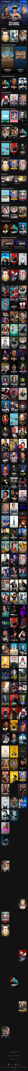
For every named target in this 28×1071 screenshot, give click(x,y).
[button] (2, 1)
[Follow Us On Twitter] (12, 1064)
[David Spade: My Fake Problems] (5, 522)
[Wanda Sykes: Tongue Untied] (14, 1020)
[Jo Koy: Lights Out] (23, 662)
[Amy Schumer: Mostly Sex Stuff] (5, 330)
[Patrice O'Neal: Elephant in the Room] (5, 841)
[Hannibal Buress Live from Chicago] (23, 585)
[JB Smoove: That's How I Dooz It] (14, 611)
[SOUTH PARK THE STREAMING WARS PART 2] (5, 905)
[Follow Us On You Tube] (16, 1064)
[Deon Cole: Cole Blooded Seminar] (14, 534)
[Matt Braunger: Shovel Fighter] (5, 777)
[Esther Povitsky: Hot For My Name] (14, 560)
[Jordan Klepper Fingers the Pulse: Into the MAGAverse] (5, 713)
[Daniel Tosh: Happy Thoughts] (14, 509)
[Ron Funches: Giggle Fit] (23, 866)
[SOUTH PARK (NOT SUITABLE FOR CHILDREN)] (23, 905)
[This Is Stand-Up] (14, 969)
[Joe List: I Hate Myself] (14, 675)
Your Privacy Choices (14, 1059)
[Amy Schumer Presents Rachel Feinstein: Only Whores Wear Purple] (14, 317)
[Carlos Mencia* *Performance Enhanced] (5, 394)
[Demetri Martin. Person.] (14, 522)
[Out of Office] (23, 828)
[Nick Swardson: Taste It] (14, 815)
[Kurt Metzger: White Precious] (23, 739)
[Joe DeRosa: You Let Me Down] (5, 675)
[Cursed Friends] (23, 483)
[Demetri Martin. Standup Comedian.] (23, 522)
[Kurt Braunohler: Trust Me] (14, 739)
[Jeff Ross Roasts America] (14, 637)
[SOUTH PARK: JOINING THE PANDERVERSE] (14, 905)
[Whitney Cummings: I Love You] (23, 1020)
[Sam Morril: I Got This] (14, 918)
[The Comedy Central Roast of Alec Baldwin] (23, 419)
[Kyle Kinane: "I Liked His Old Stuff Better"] (5, 752)
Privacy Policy (17, 1055)
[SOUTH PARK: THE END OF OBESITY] (5, 918)
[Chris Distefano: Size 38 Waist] (14, 407)
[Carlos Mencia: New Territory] (14, 394)
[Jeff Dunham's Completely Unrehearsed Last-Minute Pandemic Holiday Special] (23, 624)
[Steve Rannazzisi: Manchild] (23, 930)
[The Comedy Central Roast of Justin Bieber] (5, 458)
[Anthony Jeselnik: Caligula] (23, 330)
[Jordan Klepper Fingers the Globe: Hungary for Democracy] (14, 700)
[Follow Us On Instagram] (19, 1064)
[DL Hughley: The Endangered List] (14, 496)
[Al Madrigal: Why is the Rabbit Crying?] (5, 304)
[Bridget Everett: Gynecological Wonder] (23, 368)
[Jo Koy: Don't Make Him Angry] (14, 662)
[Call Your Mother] (23, 381)
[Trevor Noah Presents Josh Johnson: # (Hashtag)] (23, 994)
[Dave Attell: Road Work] (23, 509)
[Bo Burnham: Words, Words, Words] (14, 368)
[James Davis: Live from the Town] (23, 611)
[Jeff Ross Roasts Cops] (23, 637)
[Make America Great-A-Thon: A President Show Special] (14, 764)
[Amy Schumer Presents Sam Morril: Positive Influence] (23, 317)
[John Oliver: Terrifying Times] (23, 688)
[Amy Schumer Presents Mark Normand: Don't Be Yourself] (5, 317)
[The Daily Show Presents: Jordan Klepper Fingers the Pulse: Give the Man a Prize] (23, 956)
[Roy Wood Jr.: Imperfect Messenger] (14, 879)
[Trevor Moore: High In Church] (5, 994)
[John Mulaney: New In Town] (5, 688)
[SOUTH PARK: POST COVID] (23, 892)
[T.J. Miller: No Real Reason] (14, 943)
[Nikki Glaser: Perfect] (23, 815)
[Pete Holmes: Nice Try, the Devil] (14, 854)
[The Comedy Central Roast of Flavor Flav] (14, 445)
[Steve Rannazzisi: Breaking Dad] (14, 930)
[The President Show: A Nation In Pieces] (23, 854)
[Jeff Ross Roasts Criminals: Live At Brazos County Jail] (5, 649)
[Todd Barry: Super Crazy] (5, 981)
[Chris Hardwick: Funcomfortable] (23, 407)
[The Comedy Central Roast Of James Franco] (23, 445)
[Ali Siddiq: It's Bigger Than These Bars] (14, 304)
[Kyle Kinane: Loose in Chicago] (14, 752)
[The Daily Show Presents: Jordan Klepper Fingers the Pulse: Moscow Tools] (14, 713)
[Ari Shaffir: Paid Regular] (5, 343)
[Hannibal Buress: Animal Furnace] (14, 585)
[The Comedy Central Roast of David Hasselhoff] (5, 445)
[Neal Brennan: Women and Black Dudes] (23, 803)
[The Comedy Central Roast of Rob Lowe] (23, 458)
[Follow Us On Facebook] (9, 1064)
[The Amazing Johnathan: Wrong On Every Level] (23, 304)
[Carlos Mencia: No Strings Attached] (23, 394)
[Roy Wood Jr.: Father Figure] (5, 879)
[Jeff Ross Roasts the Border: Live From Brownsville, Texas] (14, 649)
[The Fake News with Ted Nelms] (14, 573)
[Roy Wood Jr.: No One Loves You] (23, 879)
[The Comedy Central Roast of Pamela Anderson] (14, 458)
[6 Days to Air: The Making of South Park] (5, 292)
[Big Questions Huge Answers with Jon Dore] (5, 368)
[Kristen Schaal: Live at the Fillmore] (23, 726)
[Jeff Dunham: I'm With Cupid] (14, 624)
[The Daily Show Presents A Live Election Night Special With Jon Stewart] (23, 496)
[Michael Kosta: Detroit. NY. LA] (14, 777)
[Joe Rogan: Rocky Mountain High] (23, 675)
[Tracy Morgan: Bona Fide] (23, 981)
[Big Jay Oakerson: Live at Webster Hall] (23, 355)
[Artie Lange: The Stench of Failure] (14, 343)
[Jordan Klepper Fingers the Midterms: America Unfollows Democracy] (23, 700)
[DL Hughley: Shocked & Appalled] (5, 496)
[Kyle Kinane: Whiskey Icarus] (23, 752)
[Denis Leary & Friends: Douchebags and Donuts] (5, 534)
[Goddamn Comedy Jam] (23, 573)
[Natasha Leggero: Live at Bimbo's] (23, 790)
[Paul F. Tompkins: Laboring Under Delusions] (23, 841)
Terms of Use (10, 1055)
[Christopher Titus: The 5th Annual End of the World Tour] (5, 419)
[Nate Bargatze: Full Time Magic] (5, 803)
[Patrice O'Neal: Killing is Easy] (14, 841)
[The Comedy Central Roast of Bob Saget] (5, 432)
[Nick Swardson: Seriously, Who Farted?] (5, 815)
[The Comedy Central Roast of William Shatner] (5, 470)
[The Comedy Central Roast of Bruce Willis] (14, 432)
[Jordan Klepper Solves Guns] (5, 700)
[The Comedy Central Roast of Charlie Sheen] (23, 432)
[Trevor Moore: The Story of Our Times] (14, 994)
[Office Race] (14, 828)
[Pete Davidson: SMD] (5, 854)
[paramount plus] (7, 1)
